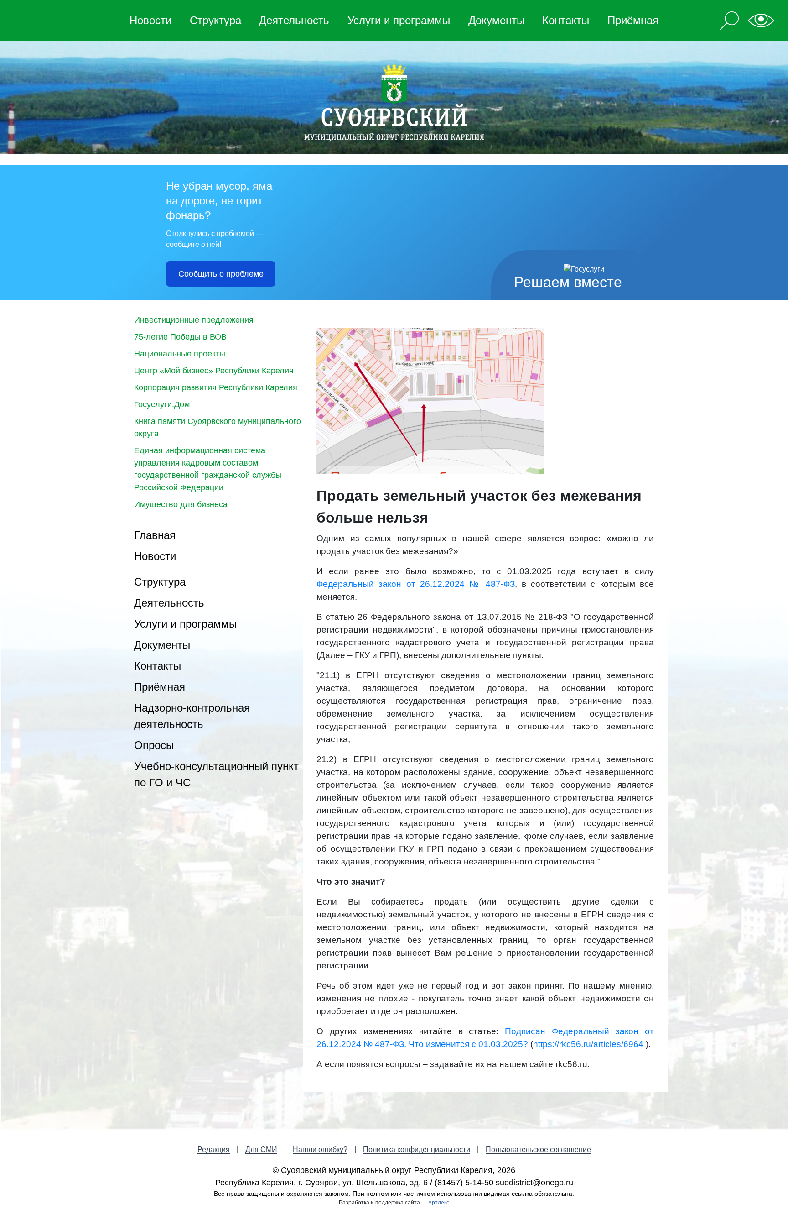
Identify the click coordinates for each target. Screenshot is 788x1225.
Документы (496, 20)
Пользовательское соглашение (538, 1149)
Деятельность (294, 20)
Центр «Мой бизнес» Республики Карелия (214, 370)
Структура (215, 20)
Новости (150, 20)
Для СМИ (261, 1149)
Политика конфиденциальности (416, 1149)
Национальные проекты (179, 353)
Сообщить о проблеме (221, 273)
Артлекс (438, 1202)
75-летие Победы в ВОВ (180, 336)
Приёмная (632, 20)
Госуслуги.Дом (162, 404)
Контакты (565, 20)
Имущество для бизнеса (181, 504)
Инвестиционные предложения (194, 320)
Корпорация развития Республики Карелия (215, 387)
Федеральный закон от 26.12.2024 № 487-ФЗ (415, 584)
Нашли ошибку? (320, 1149)
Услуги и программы (398, 20)
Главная (155, 535)
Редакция (213, 1149)
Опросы (154, 745)
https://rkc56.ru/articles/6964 (588, 1044)
